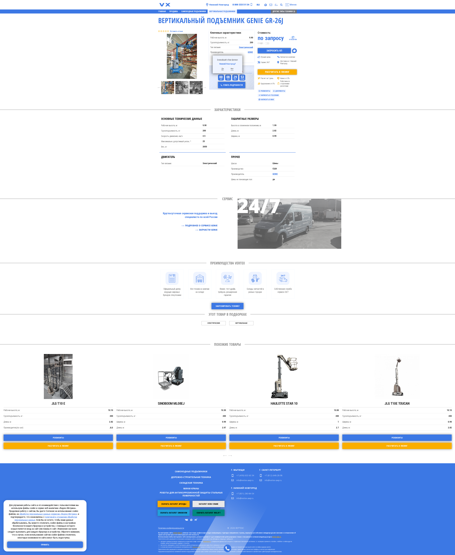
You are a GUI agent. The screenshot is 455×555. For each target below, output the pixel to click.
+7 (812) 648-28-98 (273, 475)
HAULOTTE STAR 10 (284, 403)
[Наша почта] (270, 4)
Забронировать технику (227, 306)
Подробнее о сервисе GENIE (201, 225)
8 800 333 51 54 (240, 4)
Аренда (198, 471)
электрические (213, 323)
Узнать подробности (233, 85)
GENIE (250, 52)
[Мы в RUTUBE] (196, 519)
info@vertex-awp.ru (245, 480)
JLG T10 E (58, 403)
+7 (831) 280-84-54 (245, 493)
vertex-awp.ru (177, 533)
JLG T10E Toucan (396, 403)
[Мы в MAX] (265, 4)
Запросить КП (274, 50)
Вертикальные (241, 323)
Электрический (246, 47)
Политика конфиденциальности (171, 528)
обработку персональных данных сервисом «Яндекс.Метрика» (48, 514)
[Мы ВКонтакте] (186, 519)
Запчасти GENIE (208, 229)
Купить (183, 471)
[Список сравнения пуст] (276, 5)
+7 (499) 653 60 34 (245, 475)
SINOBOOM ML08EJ (171, 403)
